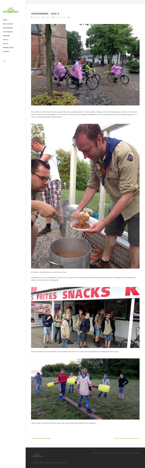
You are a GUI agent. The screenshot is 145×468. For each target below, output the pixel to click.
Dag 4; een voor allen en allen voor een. (127, 438)
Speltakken (7, 32)
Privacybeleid (127, 453)
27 (70, 17)
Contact (6, 51)
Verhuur (6, 36)
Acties (5, 43)
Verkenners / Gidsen (59, 17)
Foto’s (5, 39)
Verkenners (47, 17)
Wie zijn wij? (8, 24)
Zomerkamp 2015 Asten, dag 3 (41, 438)
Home (5, 20)
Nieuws (118, 453)
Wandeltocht (8, 47)
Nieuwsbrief (8, 28)
